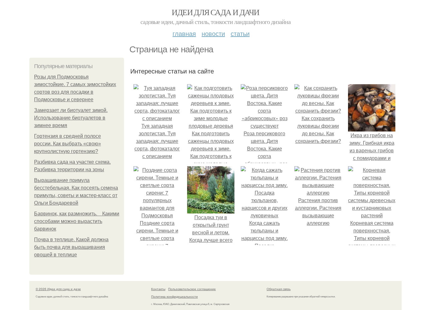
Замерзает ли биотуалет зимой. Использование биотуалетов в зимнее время (71, 118)
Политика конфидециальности (174, 296)
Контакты (158, 289)
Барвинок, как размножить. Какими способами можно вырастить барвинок (76, 221)
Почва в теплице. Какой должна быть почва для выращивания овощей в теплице (71, 247)
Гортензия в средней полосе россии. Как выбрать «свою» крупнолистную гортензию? (67, 143)
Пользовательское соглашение (192, 289)
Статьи (240, 33)
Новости (213, 33)
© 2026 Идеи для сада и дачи (58, 289)
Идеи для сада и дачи (215, 12)
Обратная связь (279, 289)
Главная (184, 33)
